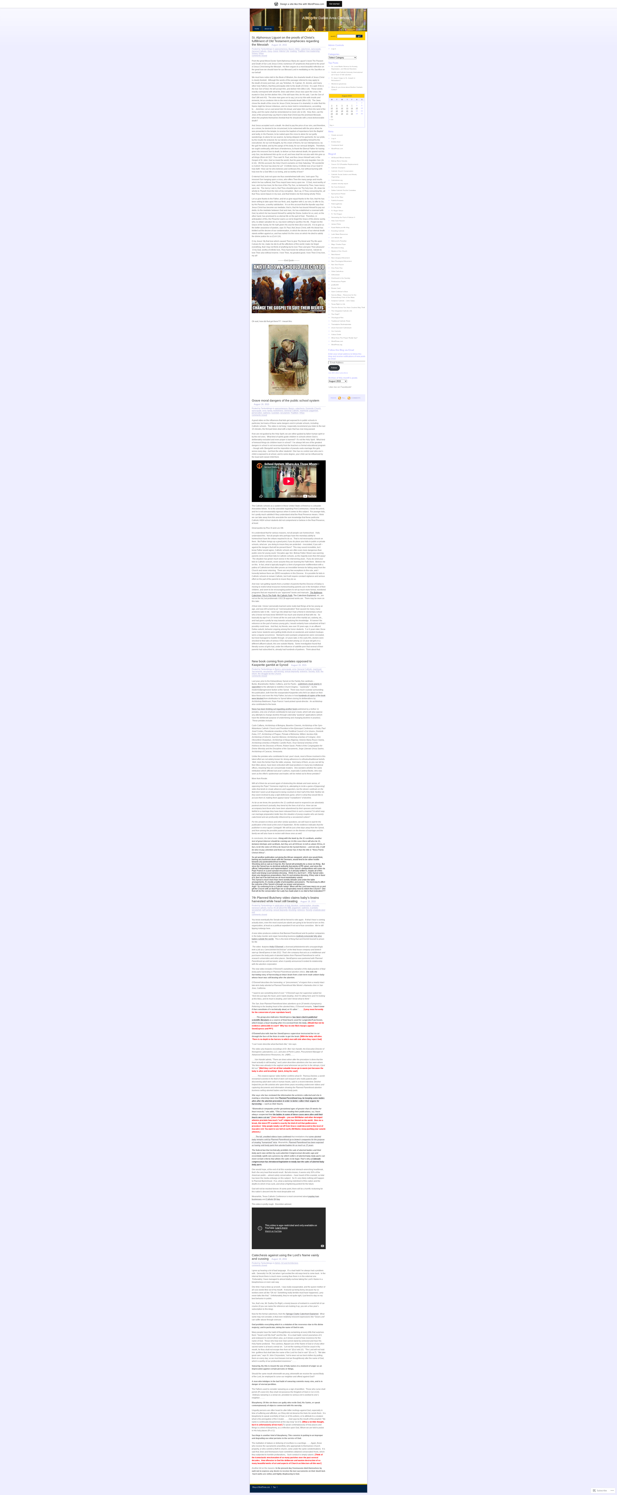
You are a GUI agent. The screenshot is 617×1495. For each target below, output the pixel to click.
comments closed (259, 56)
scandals (275, 413)
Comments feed (337, 145)
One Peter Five (337, 268)
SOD (318, 671)
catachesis (305, 49)
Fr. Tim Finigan (336, 214)
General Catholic (259, 51)
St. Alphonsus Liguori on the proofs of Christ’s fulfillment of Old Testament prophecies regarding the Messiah (285, 41)
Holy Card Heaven (338, 221)
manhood (304, 411)
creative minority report (339, 183)
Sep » (332, 125)
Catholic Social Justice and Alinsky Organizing (344, 176)
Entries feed (335, 142)
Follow (334, 368)
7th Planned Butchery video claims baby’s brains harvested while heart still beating (285, 899)
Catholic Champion (338, 168)
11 (337, 108)
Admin (277, 1263)
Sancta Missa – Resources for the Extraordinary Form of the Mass (343, 296)
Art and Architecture (289, 1263)
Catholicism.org (337, 180)
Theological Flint (337, 317)
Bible (297, 49)
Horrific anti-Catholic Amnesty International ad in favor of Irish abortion (346, 73)
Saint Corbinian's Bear (339, 291)
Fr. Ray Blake (336, 207)
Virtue (261, 53)
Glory (270, 51)
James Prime (336, 224)
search (333, 36)
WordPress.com (337, 148)
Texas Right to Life (338, 304)
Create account (337, 135)
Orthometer (335, 275)
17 (332, 111)
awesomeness (281, 49)
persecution (257, 413)
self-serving (279, 671)
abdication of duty (282, 905)
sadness (266, 413)
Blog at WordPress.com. (261, 1487)
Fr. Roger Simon (337, 210)
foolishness (278, 411)
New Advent (335, 254)
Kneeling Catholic (337, 231)
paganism (313, 411)
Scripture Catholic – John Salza (343, 301)
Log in (333, 49)
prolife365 (335, 285)
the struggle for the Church (269, 674)
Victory (255, 53)
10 (332, 108)
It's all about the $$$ (282, 908)
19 (342, 111)
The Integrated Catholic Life (341, 311)
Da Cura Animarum (338, 187)
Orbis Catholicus (337, 271)
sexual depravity (292, 671)
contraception (305, 905)
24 (332, 114)
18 (337, 111)
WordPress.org (336, 344)
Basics (291, 49)
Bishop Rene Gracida (339, 161)
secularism (285, 413)
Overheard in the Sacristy (340, 278)
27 (347, 114)
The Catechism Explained (304, 595)
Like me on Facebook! (340, 387)
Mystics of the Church (339, 251)
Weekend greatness (338, 84)
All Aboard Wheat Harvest (340, 157)
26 (342, 114)
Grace (275, 51)
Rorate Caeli (335, 288)
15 (357, 108)
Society (311, 671)
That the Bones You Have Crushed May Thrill (348, 307)
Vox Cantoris (336, 331)
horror (270, 908)
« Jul (331, 119)
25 (337, 114)
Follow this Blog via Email (341, 350)
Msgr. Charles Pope (338, 244)
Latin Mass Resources (339, 234)
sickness (303, 671)
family (269, 411)
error (264, 411)
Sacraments (257, 671)
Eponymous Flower (338, 194)
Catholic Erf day (273, 1199)
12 (342, 108)
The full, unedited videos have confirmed (273, 1137)
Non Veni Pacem (337, 264)
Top (274, 1487)
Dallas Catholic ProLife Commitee (343, 190)
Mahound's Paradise (339, 241)
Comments (355, 398)
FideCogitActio (336, 204)
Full (344, 398)
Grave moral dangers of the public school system (285, 400)
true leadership (313, 51)
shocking (292, 910)
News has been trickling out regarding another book (274, 709)
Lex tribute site (336, 237)
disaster (315, 905)
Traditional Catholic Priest (340, 321)
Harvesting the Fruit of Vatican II (343, 217)
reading (293, 51)
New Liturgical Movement (340, 258)
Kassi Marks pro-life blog (340, 227)
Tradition (301, 51)
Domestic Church (313, 408)
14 (352, 108)
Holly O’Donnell (276, 947)
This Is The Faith (269, 595)
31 (332, 116)
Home (257, 29)
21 (352, 111)
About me (268, 29)
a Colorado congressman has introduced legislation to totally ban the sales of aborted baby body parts (288, 1162)
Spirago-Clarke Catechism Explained (302, 1314)
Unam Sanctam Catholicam (341, 328)
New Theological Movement (341, 261)
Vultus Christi (336, 334)
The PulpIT (335, 314)
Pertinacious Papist (338, 281)
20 (347, 111)
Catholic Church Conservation (342, 171)
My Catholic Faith (284, 595)
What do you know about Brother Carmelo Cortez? (346, 88)
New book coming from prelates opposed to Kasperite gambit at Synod (282, 663)
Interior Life (284, 51)
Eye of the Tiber (337, 197)
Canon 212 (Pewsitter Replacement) (344, 164)
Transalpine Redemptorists (341, 324)
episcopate (316, 49)
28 (352, 114)
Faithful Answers (337, 200)
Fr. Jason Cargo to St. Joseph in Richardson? (343, 79)
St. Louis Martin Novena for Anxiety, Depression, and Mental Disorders (344, 68)
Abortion (294, 905)
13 (347, 108)
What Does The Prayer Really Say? (344, 338)
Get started (334, 4)
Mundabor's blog (337, 248)
